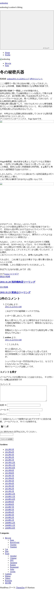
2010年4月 (9, 512)
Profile (7, 55)
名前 (3, 405)
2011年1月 (9, 491)
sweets (12, 572)
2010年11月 (10, 497)
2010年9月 (9, 502)
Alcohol (13, 556)
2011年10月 (10, 468)
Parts (7, 66)
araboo (9, 79)
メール (4, 410)
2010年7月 (9, 507)
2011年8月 (9, 473)
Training (13, 547)
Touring (13, 545)
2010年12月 (10, 494)
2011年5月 (9, 481)
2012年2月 (9, 457)
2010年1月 (9, 520)
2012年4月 (9, 452)
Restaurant (14, 567)
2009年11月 (10, 525)
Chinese (13, 558)
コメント (5, 384)
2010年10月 (10, 499)
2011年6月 (9, 478)
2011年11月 (10, 465)
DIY (12, 560)
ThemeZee (20, 588)
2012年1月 (9, 460)
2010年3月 (9, 515)
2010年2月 (9, 517)
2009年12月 (10, 523)
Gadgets (8, 574)
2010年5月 (9, 510)
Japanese (13, 563)
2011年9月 (9, 470)
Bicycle (8, 63)
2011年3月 (9, 486)
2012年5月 (9, 449)
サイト (3, 414)
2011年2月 (9, 489)
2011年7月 (9, 476)
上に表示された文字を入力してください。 (19, 432)
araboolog (4, 3)
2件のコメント (36, 79)
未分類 (8, 583)
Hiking (8, 576)
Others (7, 578)
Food (7, 554)
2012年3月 (9, 455)
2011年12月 (10, 463)
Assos (6, 274)
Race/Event (14, 542)
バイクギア (14, 274)
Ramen (13, 565)
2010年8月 (9, 504)
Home (7, 53)
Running (8, 581)
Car (6, 549)
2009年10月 (10, 528)
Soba (12, 569)
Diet (6, 551)
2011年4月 (9, 483)
